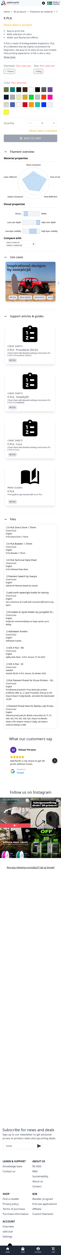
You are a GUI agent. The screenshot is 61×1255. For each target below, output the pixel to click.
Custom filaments (42, 1214)
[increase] (54, 123)
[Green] (31, 97)
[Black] (18, 89)
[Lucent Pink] (50, 97)
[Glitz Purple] (50, 89)
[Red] (25, 104)
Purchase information (16, 1214)
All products (20, 11)
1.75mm (9, 71)
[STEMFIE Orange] (31, 104)
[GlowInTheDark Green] (18, 97)
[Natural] (18, 104)
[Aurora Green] (12, 89)
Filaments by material (41, 11)
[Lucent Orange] (43, 97)
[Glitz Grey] (43, 89)
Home (7, 11)
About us (37, 1181)
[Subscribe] (39, 1146)
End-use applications (44, 1204)
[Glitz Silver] (12, 97)
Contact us (9, 1171)
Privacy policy (11, 1204)
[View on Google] (13, 750)
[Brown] (25, 89)
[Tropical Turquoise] (37, 104)
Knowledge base (12, 1166)
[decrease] (30, 123)
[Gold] (25, 97)
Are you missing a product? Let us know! (30, 867)
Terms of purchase (14, 1209)
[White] (50, 104)
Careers (37, 1186)
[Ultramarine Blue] (43, 104)
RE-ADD (36, 1166)
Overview (8, 1226)
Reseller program (42, 1199)
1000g (38, 71)
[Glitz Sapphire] (6, 97)
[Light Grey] (37, 97)
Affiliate (36, 1209)
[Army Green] (6, 89)
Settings (7, 1236)
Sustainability (40, 1176)
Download (11, 530)
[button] (6, 760)
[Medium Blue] (12, 104)
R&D (35, 1171)
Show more (9, 57)
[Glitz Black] (37, 89)
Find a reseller (11, 1199)
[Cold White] (31, 89)
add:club (8, 1231)
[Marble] (6, 104)
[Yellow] (6, 112)
